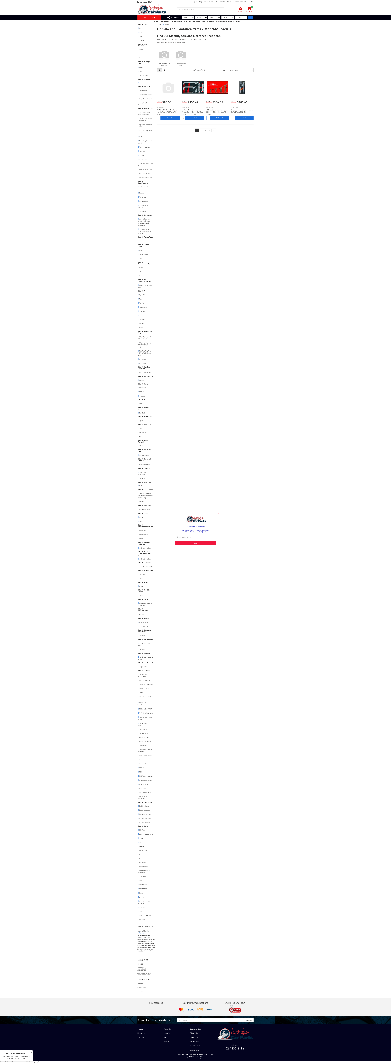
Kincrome (142, 396)
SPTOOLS (142, 907)
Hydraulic (142, 635)
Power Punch (143, 307)
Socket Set (142, 137)
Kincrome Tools (143, 866)
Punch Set (142, 151)
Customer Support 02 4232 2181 (243, 2)
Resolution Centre (195, 1046)
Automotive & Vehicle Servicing (145, 718)
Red (140, 36)
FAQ (216, 2)
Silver (141, 32)
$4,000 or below (144, 806)
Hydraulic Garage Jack (145, 177)
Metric (141, 276)
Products (149, 17)
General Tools (143, 745)
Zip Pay (229, 2)
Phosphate (142, 197)
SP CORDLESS (143, 885)
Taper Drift (142, 295)
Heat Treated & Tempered (143, 206)
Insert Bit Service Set (145, 169)
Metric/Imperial (143, 534)
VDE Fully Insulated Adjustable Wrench (144, 113)
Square (141, 258)
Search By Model (144, 689)
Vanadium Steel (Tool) (145, 95)
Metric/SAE (142, 530)
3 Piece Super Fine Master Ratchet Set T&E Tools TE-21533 (242, 111)
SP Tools (141, 392)
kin (140, 854)
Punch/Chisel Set (144, 147)
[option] (146, 941)
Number (141, 323)
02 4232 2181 (146, 1)
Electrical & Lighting (145, 741)
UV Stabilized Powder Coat (145, 188)
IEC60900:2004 (143, 622)
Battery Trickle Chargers (143, 724)
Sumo (141, 403)
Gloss (141, 521)
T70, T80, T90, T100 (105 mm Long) (144, 338)
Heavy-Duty (142, 649)
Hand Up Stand (143, 75)
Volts (140, 83)
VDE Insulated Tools (145, 792)
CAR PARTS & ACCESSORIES (142, 675)
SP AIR (141, 881)
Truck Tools (142, 788)
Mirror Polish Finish (145, 509)
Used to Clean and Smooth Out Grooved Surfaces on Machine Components (144, 222)
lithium (141, 586)
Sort (224, 70)
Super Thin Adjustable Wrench (145, 132)
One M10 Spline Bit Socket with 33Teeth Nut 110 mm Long (145, 496)
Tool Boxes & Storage (145, 780)
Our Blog (166, 1041)
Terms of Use (194, 1037)
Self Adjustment (144, 455)
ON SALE (141, 693)
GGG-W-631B (143, 626)
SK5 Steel (142, 446)
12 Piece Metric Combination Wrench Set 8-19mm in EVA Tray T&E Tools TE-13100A (192, 112)
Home (160, 24)
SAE (140, 272)
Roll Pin (141, 303)
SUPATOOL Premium (145, 915)
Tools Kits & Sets (144, 784)
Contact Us (140, 992)
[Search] (221, 9)
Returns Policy (141, 988)
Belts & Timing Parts (145, 680)
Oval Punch (142, 319)
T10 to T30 (142, 363)
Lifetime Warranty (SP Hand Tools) (145, 604)
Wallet (141, 67)
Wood (141, 50)
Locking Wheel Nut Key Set (145, 164)
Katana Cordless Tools (146, 756)
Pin (140, 315)
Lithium (141, 578)
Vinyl (140, 54)
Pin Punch (142, 311)
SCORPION (142, 877)
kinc (140, 858)
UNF (140, 241)
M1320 (141, 502)
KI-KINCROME (143, 850)
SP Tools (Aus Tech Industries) (144, 902)
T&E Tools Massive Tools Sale (144, 704)
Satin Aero (142, 193)
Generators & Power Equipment (145, 750)
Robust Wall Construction (142, 473)
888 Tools (142, 830)
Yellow (141, 28)
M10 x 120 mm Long (145, 559)
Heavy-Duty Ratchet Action (144, 644)
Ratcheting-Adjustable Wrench (145, 142)
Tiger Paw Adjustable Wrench (145, 126)
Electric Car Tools (144, 737)
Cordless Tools (143, 733)
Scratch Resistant (144, 464)
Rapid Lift (142, 478)
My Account (140, 1033)
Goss (140, 842)
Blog (200, 2)
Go (250, 17)
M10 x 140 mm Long (145, 548)
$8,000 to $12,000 (144, 814)
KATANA (141, 846)
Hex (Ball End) (143, 432)
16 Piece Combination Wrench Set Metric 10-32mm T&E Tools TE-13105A (217, 112)
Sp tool (141, 893)
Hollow (141, 327)
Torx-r (141, 250)
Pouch (141, 71)
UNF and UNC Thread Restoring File (145, 119)
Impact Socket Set (144, 173)
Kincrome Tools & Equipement (144, 872)
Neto (202, 1058)
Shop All (194, 2)
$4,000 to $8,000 (144, 810)
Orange (141, 40)
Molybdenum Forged (145, 99)
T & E (140, 772)
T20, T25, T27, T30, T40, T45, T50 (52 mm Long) (144, 353)
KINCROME (142, 862)
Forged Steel (143, 667)
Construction (143, 729)
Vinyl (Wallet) (143, 91)
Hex (140, 436)
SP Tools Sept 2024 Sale (144, 698)
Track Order (141, 1037)
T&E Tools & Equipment (146, 776)
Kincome (141, 614)
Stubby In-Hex (143, 254)
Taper (141, 299)
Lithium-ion (142, 574)
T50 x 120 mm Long (145, 372)
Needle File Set (143, 159)
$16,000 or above (144, 822)
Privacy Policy (194, 1033)
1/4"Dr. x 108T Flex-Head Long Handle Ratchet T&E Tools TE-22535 (166, 112)
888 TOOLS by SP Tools (146, 834)
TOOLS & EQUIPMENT (145, 709)
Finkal (141, 838)
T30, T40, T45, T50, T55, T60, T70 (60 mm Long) (144, 345)
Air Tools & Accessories (146, 713)
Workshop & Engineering (142, 797)
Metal (140, 58)
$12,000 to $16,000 (145, 818)
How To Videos (208, 2)
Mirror (141, 517)
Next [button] (154, 927)
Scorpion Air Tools (144, 764)
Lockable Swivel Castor (146, 567)
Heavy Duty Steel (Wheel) (143, 104)
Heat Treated (143, 211)
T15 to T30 (142, 359)
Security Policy (194, 1050)
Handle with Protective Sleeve (145, 658)
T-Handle (142, 380)
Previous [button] (153, 927)
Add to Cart (170, 118)
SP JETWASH (143, 889)
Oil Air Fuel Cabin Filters (146, 684)
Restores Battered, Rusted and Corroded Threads (144, 231)
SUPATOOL (142, 911)
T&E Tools (142, 919)
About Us (222, 2)
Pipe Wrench (143, 155)
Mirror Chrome (143, 201)
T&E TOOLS (142, 388)
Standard (142, 413)
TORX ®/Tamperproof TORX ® (145, 286)
